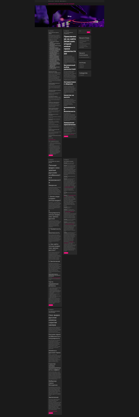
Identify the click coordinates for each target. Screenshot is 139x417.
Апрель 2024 (82, 64)
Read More (50, 155)
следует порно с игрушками (56, 277)
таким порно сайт (71, 134)
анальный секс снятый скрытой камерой (61, 3)
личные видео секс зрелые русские (85, 43)
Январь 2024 (82, 67)
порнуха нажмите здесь (52, 139)
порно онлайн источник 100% (69, 211)
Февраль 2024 (82, 66)
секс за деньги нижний (68, 161)
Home (90, 2)
